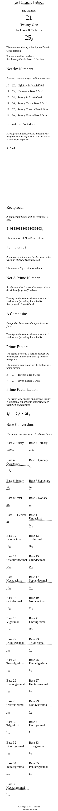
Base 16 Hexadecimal (14, 578)
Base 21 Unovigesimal (37, 620)
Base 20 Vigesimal (12, 620)
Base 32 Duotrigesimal (15, 744)
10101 (10, 450)
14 (31, 587)
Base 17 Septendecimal (38, 578)
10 (31, 629)
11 (8, 629)
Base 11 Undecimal (35, 516)
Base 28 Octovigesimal (15, 702)
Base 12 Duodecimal (13, 537)
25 (8, 505)
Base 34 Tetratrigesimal (15, 764)
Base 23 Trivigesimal (36, 640)
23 (30, 505)
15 (8, 587)
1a (31, 525)
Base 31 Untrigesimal (37, 723)
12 (31, 608)
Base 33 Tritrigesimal (36, 744)
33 (8, 487)
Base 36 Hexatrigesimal (15, 785)
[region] (22, 177)
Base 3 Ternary (38, 442)
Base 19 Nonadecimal (37, 599)
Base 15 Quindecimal (37, 558)
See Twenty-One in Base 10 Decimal (25, 59)
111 (8, 470)
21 (7, 521)
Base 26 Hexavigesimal (15, 682)
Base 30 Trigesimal (12, 723)
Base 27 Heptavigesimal (38, 682)
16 (31, 567)
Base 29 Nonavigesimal (38, 702)
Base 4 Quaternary (13, 461)
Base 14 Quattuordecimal (16, 558)
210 (31, 450)
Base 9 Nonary (38, 498)
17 (8, 567)
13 (8, 608)
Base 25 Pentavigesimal (38, 661)
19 (8, 546)
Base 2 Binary (15, 442)
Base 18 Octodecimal (14, 599)
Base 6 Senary (15, 480)
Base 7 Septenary (39, 480)
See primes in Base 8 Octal (20, 304)
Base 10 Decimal (16, 515)
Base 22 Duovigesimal (15, 640)
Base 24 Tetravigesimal (15, 661)
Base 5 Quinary (38, 460)
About (39, 2)
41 (30, 467)
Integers (26, 2)
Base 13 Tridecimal (35, 537)
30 (30, 487)
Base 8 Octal (14, 498)
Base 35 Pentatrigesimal (38, 764)
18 (31, 546)
